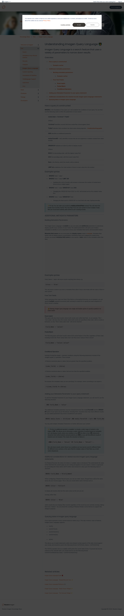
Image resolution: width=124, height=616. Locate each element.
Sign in (120, 2)
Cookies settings (65, 25)
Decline (93, 25)
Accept (79, 25)
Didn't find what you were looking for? (104, 2)
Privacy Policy (46, 20)
